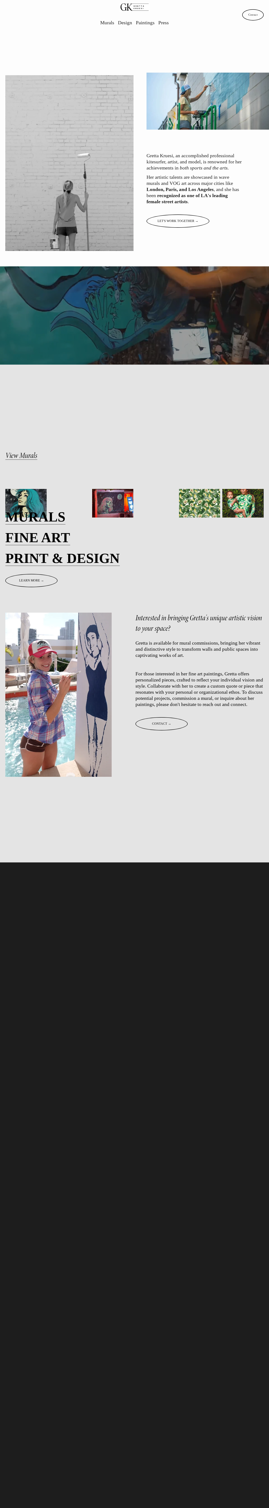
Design (125, 22)
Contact (253, 15)
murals (35, 516)
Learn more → (31, 580)
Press (163, 22)
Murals (107, 22)
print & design (62, 558)
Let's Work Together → (178, 221)
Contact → (161, 723)
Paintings (145, 22)
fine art (37, 537)
